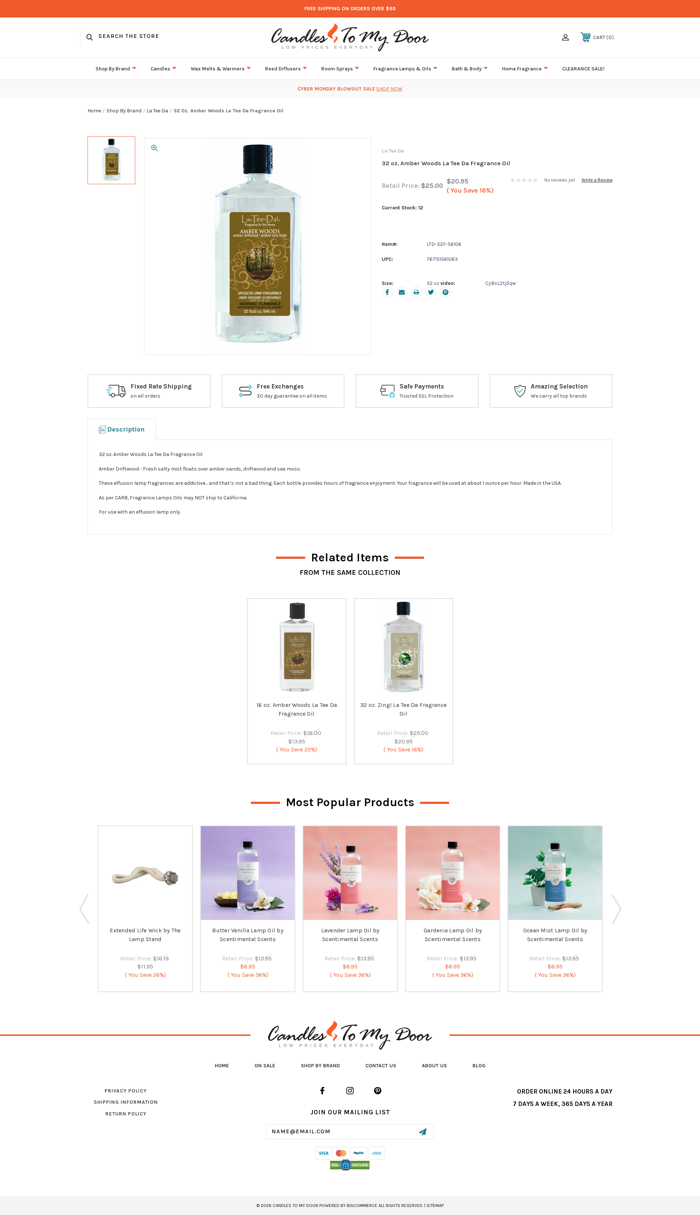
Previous (84, 908)
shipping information (126, 1102)
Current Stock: (402, 208)
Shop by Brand (113, 69)
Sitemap (435, 1205)
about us (434, 1066)
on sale (264, 1066)
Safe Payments (422, 386)
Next (615, 908)
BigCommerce (362, 1205)
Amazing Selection (559, 386)
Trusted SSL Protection (427, 396)
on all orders (145, 396)
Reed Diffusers (283, 69)
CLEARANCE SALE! (583, 69)
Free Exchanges (280, 386)
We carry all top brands (559, 396)
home (222, 1066)
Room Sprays (337, 69)
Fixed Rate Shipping (161, 386)
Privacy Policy (126, 1091)
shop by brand (320, 1066)
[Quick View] (296, 688)
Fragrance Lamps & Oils (402, 69)
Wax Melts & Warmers (218, 69)
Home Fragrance (522, 69)
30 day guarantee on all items (292, 396)
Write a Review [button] (597, 180)
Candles (160, 69)
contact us (380, 1066)
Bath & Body (467, 69)
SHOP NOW (389, 89)
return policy (126, 1114)
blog (479, 1066)
